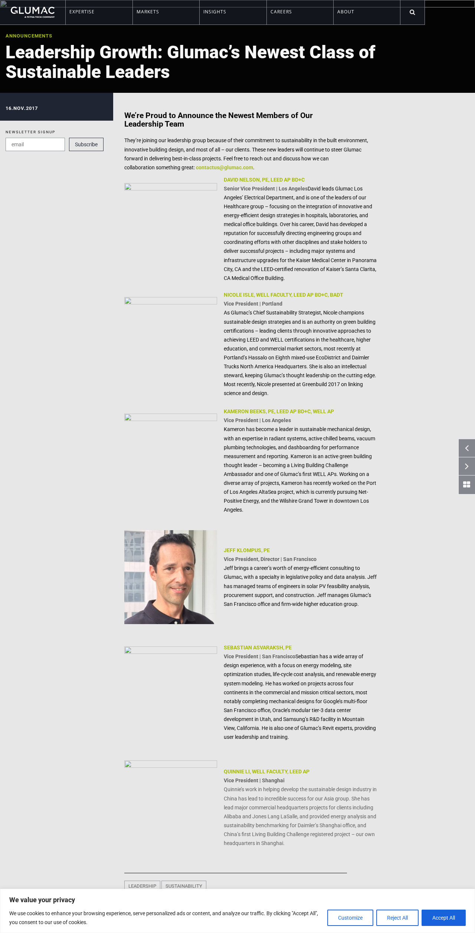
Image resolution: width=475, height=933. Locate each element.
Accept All (443, 918)
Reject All (397, 918)
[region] (237, 911)
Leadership (142, 886)
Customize (350, 918)
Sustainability (184, 886)
